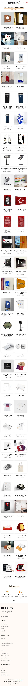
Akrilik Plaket (20, 86)
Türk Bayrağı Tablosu (21, 209)
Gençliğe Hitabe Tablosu (7, 230)
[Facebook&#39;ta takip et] (2, 616)
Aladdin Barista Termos (7, 127)
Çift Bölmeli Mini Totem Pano (7, 148)
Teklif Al (3, 631)
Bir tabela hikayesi (5, 675)
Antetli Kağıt (20, 415)
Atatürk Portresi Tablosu (7, 209)
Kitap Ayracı (20, 313)
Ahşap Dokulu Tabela (7, 27)
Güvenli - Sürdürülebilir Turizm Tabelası (7, 334)
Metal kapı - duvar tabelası (21, 272)
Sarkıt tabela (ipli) (7, 86)
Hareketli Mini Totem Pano (20, 148)
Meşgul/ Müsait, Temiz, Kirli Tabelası (20, 251)
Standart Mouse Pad (20, 455)
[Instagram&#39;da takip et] (6, 616)
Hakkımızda (3, 624)
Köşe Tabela (20, 47)
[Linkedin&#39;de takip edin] (8, 616)
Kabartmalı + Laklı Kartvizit (21, 556)
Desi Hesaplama (5, 655)
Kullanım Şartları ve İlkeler (7, 643)
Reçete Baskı (7, 395)
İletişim (2, 628)
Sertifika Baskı (21, 395)
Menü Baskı (7, 495)
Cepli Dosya (7, 435)
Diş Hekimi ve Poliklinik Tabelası (7, 251)
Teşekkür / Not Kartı (20, 375)
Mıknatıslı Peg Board (20, 67)
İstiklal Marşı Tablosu (20, 230)
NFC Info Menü (7, 576)
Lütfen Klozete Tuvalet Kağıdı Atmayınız (7, 515)
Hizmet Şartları (7, 681)
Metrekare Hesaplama (6, 660)
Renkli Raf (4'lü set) (20, 189)
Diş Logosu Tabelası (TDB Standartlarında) (7, 314)
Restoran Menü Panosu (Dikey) (20, 169)
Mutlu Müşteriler (5, 626)
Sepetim (3, 641)
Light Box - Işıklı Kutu (7, 47)
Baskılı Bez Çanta (20, 475)
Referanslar (3, 672)
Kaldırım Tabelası (7, 67)
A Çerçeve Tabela (7, 189)
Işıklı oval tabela (7, 555)
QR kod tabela (7, 292)
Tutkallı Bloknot (7, 355)
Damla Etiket (20, 355)
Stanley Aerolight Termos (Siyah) (7, 106)
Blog (2, 668)
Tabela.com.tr (19, 680)
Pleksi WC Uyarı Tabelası (7, 375)
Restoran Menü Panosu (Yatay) (7, 169)
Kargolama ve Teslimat (14, 684)
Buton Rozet (7, 475)
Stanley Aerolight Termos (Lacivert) (21, 106)
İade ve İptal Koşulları (17, 681)
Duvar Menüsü (21, 515)
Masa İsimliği (7, 536)
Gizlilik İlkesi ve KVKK (5, 645)
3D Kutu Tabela (21, 127)
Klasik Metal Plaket (21, 536)
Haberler (3, 670)
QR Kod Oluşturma (5, 658)
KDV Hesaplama (4, 653)
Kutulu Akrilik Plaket (20, 576)
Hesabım (3, 638)
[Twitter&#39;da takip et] (4, 616)
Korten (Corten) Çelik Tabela (21, 293)
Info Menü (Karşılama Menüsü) (7, 455)
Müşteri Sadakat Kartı (21, 435)
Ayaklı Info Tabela (21, 334)
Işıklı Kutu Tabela (20, 27)
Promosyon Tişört (7, 415)
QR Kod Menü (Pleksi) (21, 495)
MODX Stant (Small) (7, 272)
